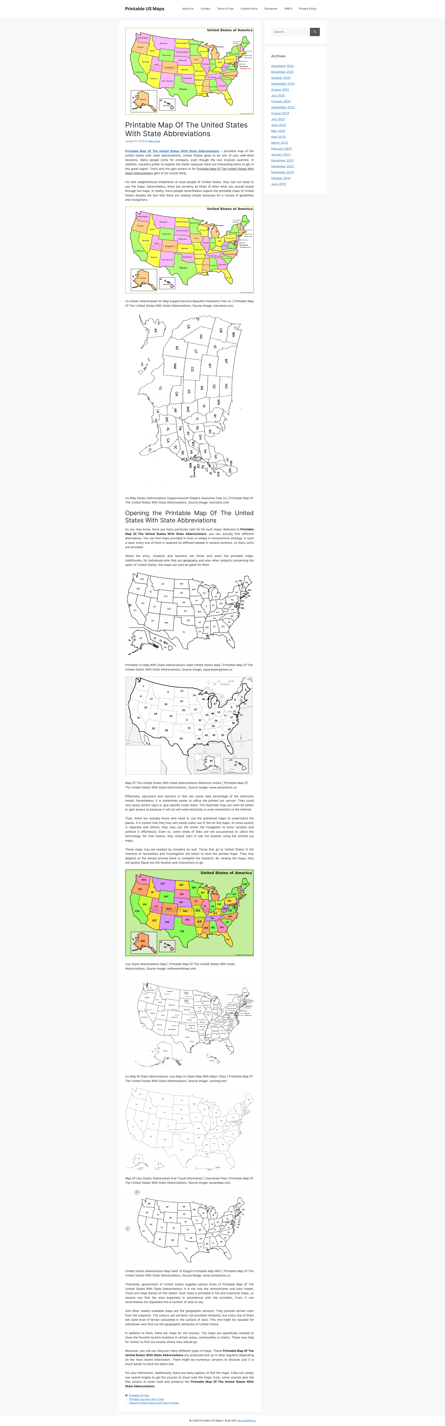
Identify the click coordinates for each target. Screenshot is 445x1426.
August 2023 (280, 113)
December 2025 (282, 66)
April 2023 (278, 137)
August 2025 (280, 89)
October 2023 (281, 101)
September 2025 (283, 83)
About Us (188, 8)
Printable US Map (139, 1395)
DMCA (288, 8)
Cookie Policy (249, 8)
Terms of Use (225, 8)
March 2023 (279, 142)
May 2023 (278, 131)
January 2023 (280, 154)
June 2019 (278, 184)
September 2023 (283, 107)
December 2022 (282, 160)
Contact (205, 8)
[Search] (315, 32)
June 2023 (278, 125)
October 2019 (280, 178)
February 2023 (281, 148)
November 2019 (282, 172)
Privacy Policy (307, 8)
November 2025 (282, 72)
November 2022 (282, 166)
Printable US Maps (144, 8)
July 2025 (278, 95)
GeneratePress (246, 1420)
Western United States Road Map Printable (154, 1402)
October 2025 (280, 78)
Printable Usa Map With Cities (146, 1399)
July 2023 (278, 119)
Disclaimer (270, 8)
